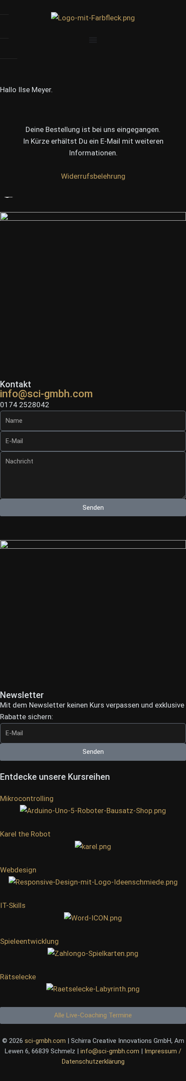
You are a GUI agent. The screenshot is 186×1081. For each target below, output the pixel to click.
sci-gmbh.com (45, 1041)
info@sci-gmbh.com (46, 394)
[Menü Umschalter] (93, 39)
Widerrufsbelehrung (93, 176)
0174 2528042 (24, 404)
